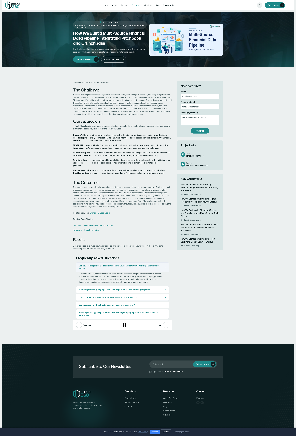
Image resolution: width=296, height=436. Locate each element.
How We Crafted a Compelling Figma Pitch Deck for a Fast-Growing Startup (199, 200)
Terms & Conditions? (173, 371)
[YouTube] (198, 402)
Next (160, 325)
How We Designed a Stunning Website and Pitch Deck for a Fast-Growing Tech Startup (199, 213)
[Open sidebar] (289, 5)
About (114, 5)
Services (124, 5)
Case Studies (169, 5)
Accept (155, 432)
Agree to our (167, 371)
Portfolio (136, 5)
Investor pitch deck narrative (86, 230)
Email (184, 91)
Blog (158, 5)
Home (105, 5)
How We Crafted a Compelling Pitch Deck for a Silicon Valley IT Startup (198, 240)
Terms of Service (132, 402)
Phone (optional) (188, 102)
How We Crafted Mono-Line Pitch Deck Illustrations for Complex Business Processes (199, 227)
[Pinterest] (202, 402)
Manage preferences (183, 432)
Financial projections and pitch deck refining (93, 225)
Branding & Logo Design (100, 213)
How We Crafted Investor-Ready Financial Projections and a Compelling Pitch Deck (199, 187)
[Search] (259, 5)
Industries (147, 5)
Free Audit (167, 402)
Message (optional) (189, 112)
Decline (166, 432)
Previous (87, 325)
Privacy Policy (130, 398)
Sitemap (167, 415)
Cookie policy (143, 432)
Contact (128, 406)
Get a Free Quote (171, 398)
